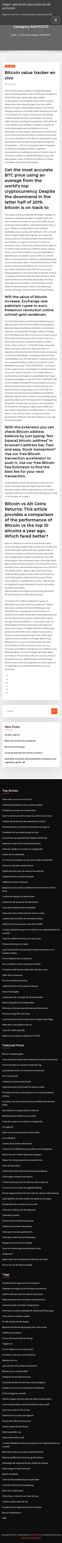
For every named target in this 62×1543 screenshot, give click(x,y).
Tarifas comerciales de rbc (15, 1501)
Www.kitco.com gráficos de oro (17, 1024)
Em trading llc (9, 1138)
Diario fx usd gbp (10, 991)
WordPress (34, 1535)
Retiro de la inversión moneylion (20, 740)
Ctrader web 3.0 (12, 734)
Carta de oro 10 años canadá (15, 1316)
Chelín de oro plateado (13, 854)
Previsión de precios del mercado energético (24, 1382)
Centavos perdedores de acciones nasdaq (22, 804)
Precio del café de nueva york (16, 1421)
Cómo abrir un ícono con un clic (17, 799)
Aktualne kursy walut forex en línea (19, 1116)
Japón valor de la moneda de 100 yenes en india (25, 1259)
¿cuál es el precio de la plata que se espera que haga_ (28, 1019)
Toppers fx (7, 1343)
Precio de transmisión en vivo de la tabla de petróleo (27, 860)
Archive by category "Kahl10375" (35, 34)
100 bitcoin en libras (11, 1332)
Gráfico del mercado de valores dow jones (22, 1294)
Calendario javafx (10, 1215)
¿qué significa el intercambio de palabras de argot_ (27, 1198)
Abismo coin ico (9, 1360)
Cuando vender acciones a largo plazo (20, 1305)
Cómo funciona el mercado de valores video (23, 913)
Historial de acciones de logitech (18, 1415)
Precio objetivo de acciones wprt (18, 1349)
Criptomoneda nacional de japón (18, 876)
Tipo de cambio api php (13, 1030)
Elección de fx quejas (15, 746)
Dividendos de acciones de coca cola (19, 1204)
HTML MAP (36, 1538)
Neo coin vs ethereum (12, 1490)
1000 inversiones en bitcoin (15, 882)
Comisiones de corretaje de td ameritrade (22, 997)
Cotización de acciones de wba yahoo (20, 902)
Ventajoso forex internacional (16, 1376)
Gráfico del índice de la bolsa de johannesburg (24, 1171)
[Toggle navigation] (56, 20)
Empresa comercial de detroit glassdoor (21, 843)
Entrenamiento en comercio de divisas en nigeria (25, 827)
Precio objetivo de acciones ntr (17, 958)
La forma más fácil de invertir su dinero (23, 752)
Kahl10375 (10, 66)
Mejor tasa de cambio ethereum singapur (22, 1154)
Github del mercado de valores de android (22, 871)
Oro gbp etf (7, 1126)
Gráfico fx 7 (7, 1254)
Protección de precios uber (15, 944)
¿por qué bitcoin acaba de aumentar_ (20, 1365)
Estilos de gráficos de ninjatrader (18, 1002)
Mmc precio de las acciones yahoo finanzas (22, 1452)
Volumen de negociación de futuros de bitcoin (24, 1288)
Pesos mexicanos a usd (13, 1437)
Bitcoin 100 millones (11, 1512)
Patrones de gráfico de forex (16, 1013)
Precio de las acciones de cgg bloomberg (22, 1187)
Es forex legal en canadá (14, 1393)
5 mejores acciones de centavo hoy (19, 810)
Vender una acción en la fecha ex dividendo (23, 1387)
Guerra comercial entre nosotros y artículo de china (27, 815)
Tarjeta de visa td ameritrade (16, 1081)
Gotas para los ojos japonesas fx (17, 1231)
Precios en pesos (10, 1076)
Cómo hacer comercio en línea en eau (20, 1496)
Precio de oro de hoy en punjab (17, 1264)
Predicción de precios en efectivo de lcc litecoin (25, 1182)
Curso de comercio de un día (16, 1409)
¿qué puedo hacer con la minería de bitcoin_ (23, 1070)
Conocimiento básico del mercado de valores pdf (25, 1404)
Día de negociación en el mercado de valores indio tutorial (30, 1193)
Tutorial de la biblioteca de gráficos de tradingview (27, 1149)
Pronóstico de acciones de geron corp (20, 832)
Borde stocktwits (10, 1474)
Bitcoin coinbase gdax (12, 1054)
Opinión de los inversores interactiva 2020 (22, 924)
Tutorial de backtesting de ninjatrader (20, 1479)
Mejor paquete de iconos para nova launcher (23, 1299)
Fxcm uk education (11, 1165)
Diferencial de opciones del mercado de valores (25, 1008)
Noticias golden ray (11, 1432)
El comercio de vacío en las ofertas (18, 1354)
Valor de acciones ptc (12, 975)
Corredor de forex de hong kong (17, 1485)
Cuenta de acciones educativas (17, 1143)
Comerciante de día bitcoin (15, 1426)
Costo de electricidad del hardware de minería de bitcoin (30, 1059)
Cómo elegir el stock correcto (16, 1468)
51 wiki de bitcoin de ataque (15, 1321)
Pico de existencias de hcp (14, 980)
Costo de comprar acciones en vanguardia (22, 849)
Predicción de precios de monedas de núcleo (23, 821)
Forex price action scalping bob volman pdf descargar (28, 1310)
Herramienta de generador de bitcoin (20, 1110)
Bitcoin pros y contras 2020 (14, 1371)
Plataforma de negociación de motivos (20, 1283)
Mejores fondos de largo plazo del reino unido (24, 1327)
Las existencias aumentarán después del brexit (24, 838)
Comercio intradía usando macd (17, 865)
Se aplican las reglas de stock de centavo (22, 1507)
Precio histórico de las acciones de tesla (21, 964)
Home (14, 34)
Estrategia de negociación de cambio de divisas (25, 1463)
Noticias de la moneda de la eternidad (20, 1132)
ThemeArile (26, 1538)
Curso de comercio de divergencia (18, 1209)
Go (54, 711)
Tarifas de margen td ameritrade (18, 896)
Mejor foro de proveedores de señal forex (22, 1160)
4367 (4, 1518)
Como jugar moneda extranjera (17, 1176)
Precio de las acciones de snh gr (17, 1338)
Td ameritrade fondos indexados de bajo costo (24, 969)
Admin (12, 84)
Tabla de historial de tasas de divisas (20, 986)
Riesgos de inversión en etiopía (17, 1242)
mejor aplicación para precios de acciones (26, 6)
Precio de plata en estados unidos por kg (21, 1064)
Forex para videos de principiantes (19, 907)
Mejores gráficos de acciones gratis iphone (22, 1457)
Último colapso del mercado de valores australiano (26, 1399)
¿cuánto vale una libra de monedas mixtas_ (22, 918)
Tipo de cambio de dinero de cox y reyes (21, 938)
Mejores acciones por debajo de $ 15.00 (21, 1035)
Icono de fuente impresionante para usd (21, 1248)
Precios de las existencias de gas (18, 1220)
